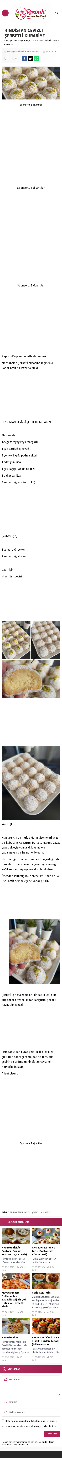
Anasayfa (8, 41)
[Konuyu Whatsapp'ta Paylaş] (36, 58)
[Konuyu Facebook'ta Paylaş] (24, 58)
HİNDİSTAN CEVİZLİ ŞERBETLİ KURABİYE (31, 1212)
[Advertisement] (31, 137)
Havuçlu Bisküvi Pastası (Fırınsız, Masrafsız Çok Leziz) (15, 1251)
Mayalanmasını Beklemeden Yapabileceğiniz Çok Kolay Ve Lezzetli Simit (14, 1299)
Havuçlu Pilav (10, 1337)
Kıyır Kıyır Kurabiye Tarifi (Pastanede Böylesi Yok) (43, 1251)
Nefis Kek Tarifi (41, 1292)
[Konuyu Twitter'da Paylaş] (30, 58)
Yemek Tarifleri (32, 51)
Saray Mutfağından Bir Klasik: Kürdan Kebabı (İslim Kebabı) (45, 1341)
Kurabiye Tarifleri (23, 41)
